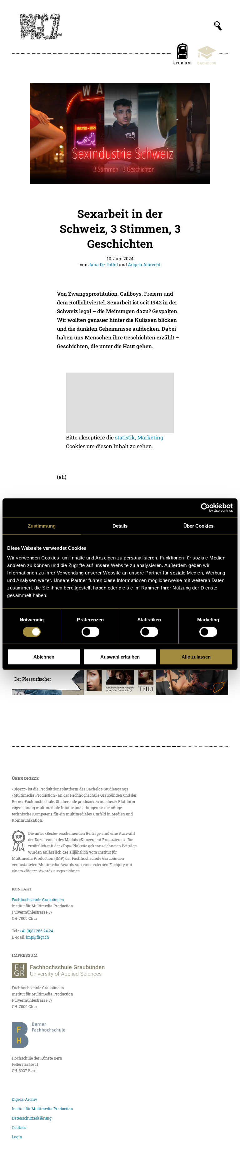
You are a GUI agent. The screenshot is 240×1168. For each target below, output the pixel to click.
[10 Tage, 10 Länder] (192, 675)
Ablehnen (43, 656)
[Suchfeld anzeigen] (218, 26)
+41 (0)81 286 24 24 (36, 930)
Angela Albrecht (144, 265)
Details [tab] (120, 525)
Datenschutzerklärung (32, 1117)
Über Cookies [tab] (198, 525)
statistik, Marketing (139, 437)
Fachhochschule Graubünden (38, 899)
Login (17, 1136)
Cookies (19, 1127)
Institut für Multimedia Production (42, 1108)
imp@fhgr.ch (37, 937)
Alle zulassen (196, 656)
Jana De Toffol (103, 265)
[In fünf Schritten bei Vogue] (120, 675)
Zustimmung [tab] (42, 525)
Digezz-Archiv (24, 1099)
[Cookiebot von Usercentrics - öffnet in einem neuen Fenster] (205, 507)
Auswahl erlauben (120, 656)
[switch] (90, 632)
